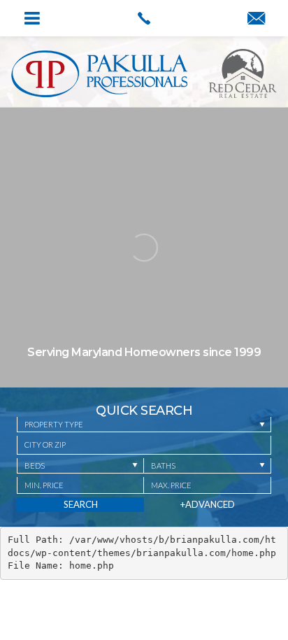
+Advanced (207, 504)
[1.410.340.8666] (144, 18)
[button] (144, 445)
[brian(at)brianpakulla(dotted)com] (256, 19)
